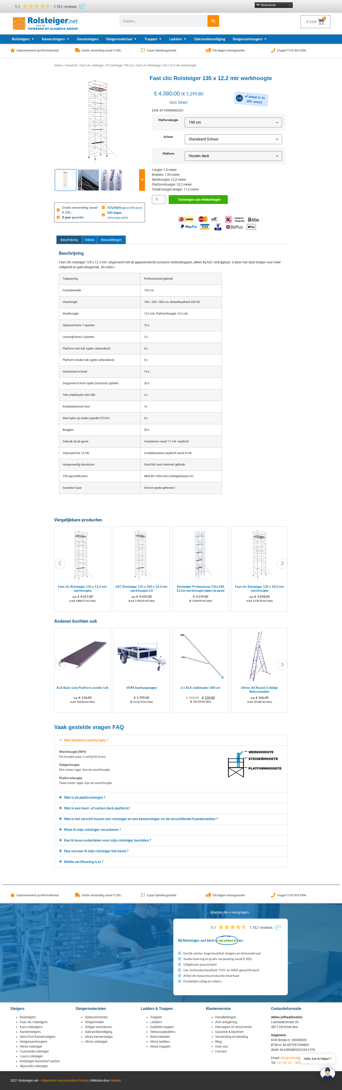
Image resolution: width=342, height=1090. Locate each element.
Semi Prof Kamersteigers (37, 1037)
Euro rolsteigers (31, 1027)
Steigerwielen (94, 1022)
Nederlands (268, 5)
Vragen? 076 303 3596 (291, 50)
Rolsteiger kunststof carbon (40, 1061)
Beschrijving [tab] (69, 240)
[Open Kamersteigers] (68, 39)
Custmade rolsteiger (34, 1051)
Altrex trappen (160, 1046)
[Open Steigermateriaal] (135, 39)
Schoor (168, 137)
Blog (218, 1041)
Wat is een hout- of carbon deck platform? (97, 808)
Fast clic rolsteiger (92, 65)
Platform (168, 153)
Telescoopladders (162, 1032)
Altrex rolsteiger (31, 1046)
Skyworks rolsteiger (34, 1066)
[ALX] (83, 682)
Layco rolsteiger (31, 1056)
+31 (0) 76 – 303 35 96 (292, 1063)
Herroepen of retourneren (233, 1027)
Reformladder (160, 1037)
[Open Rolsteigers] (32, 39)
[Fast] (83, 581)
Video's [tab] (89, 240)
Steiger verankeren (98, 1027)
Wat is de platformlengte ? (84, 797)
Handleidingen (225, 1017)
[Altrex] (260, 682)
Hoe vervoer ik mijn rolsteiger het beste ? (96, 851)
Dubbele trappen (162, 1027)
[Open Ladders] (185, 39)
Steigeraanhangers (33, 1041)
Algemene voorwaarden (59, 1080)
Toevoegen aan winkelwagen (199, 199)
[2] (201, 682)
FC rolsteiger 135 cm (119, 65)
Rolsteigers (28, 1017)
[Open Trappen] (160, 39)
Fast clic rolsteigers (33, 1022)
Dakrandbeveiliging (98, 1032)
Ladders (156, 1022)
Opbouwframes (96, 1017)
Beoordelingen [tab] (111, 240)
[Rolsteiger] (201, 581)
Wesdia (116, 1080)
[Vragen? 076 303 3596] (273, 50)
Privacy (83, 1080)
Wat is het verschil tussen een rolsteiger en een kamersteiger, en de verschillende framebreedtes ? (141, 819)
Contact (221, 1051)
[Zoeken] (213, 21)
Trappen (156, 1017)
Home (58, 65)
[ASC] (142, 581)
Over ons (221, 1046)
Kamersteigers (30, 1032)
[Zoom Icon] (99, 120)
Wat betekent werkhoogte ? (86, 740)
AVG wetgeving (226, 1022)
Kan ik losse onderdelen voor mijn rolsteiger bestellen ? (107, 840)
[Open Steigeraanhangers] (265, 39)
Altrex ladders (160, 1041)
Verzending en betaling (231, 1037)
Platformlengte (168, 120)
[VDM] (142, 682)
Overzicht (71, 65)
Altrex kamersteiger (99, 1037)
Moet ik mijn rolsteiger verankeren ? (92, 829)
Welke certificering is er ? (83, 861)
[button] (171, 740)
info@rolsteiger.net (294, 1058)
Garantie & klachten (229, 1032)
